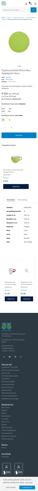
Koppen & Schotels (19, 17)
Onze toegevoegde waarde (10, 376)
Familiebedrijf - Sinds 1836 (9, 367)
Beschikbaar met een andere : (14, 104)
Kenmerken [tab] (11, 200)
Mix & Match (9, 79)
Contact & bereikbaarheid (9, 396)
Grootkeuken (6, 379)
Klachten (4, 424)
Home (3, 17)
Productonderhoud (7, 439)
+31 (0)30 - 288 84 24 (8, 351)
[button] (25, 3)
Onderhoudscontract (8, 384)
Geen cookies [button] (11, 487)
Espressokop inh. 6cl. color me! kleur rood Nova (10, 284)
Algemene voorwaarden (9, 436)
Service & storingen (7, 387)
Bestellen (4, 410)
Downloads (5, 457)
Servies (9, 17)
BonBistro (24, 290)
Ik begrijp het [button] (27, 487)
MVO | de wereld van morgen (10, 370)
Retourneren (5, 422)
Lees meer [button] (28, 482)
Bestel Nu (19, 135)
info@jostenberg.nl (7, 346)
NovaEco (8, 77)
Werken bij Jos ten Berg (9, 393)
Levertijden (5, 419)
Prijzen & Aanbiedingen (9, 430)
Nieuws (4, 447)
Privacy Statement (7, 433)
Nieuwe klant (6, 407)
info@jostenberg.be (8, 348)
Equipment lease (7, 390)
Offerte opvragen (7, 427)
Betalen (4, 413)
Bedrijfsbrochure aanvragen (10, 399)
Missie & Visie (6, 373)
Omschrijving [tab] (22, 200)
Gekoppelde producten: (9, 145)
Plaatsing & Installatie (8, 381)
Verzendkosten (6, 416)
